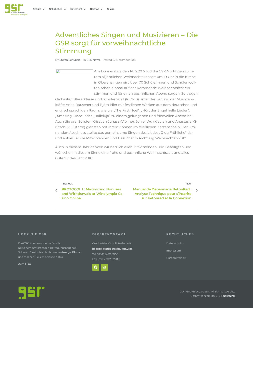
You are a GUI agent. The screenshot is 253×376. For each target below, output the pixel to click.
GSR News (127, 21)
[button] (39, 9)
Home (114, 21)
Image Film (70, 252)
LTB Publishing (225, 295)
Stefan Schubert (69, 59)
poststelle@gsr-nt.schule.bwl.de (112, 248)
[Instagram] (104, 267)
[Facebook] (95, 267)
